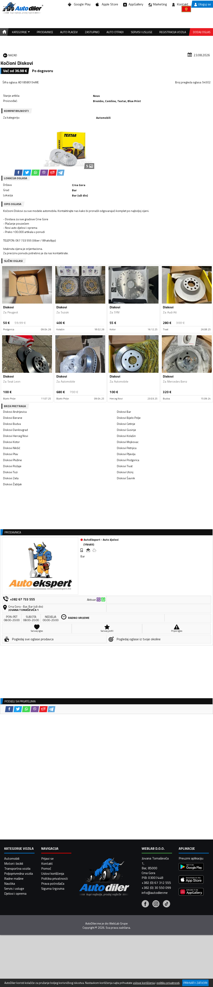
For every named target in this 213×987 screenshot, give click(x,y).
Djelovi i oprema (15, 893)
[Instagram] (156, 904)
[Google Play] (191, 867)
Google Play (81, 4)
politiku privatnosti (168, 983)
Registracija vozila (172, 32)
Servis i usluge (14, 888)
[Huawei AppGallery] (191, 892)
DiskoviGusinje (126, 430)
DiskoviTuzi (10, 472)
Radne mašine (14, 878)
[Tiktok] (166, 904)
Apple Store (109, 4)
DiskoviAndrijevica (15, 411)
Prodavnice (45, 32)
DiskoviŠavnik (126, 478)
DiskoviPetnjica (126, 448)
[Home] (3, 32)
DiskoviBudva (12, 424)
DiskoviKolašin (126, 436)
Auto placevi (69, 32)
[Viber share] (44, 173)
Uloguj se (204, 4)
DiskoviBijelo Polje (129, 417)
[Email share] (52, 173)
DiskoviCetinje (126, 424)
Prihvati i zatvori (195, 983)
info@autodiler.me (155, 892)
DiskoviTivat (125, 466)
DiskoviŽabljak (12, 484)
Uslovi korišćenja (52, 873)
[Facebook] (145, 904)
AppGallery (135, 4)
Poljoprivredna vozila (18, 873)
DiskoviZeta (11, 478)
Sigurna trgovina (52, 888)
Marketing (160, 4)
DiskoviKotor (11, 442)
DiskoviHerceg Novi (15, 436)
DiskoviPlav (10, 454)
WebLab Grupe (118, 923)
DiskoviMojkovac (128, 442)
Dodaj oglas (202, 32)
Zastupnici (92, 32)
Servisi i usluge (141, 32)
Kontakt (182, 4)
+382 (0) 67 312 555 (156, 882)
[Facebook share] (18, 173)
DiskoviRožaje (12, 466)
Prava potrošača (52, 883)
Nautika (9, 883)
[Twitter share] (27, 173)
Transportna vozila (17, 868)
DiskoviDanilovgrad (15, 430)
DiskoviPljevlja (126, 454)
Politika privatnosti (54, 878)
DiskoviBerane (12, 417)
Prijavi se (47, 858)
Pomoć (46, 868)
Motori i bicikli (13, 863)
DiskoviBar (124, 411)
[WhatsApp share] (35, 173)
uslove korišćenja (144, 983)
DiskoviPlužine (12, 460)
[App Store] (191, 880)
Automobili (11, 858)
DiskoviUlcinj (125, 472)
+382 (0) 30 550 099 (156, 887)
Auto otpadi (115, 32)
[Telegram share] (61, 173)
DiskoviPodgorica (128, 460)
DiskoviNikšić (11, 448)
